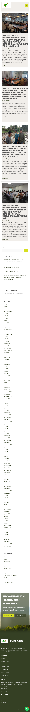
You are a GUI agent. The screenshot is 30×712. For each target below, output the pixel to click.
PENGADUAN (4, 675)
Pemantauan (7, 570)
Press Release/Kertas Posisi (10, 575)
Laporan (6, 566)
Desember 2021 (7, 378)
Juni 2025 (6, 316)
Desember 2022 (7, 362)
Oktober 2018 (7, 442)
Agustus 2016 (7, 493)
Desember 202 (7, 546)
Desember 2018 (7, 440)
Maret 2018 (6, 458)
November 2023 (8, 350)
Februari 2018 (7, 461)
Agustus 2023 (7, 357)
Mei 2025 (6, 318)
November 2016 (7, 486)
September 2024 (8, 334)
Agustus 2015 (7, 514)
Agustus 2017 (7, 472)
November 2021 (7, 380)
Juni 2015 (6, 518)
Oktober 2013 (7, 541)
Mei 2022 (6, 369)
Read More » (5, 65)
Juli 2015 (6, 516)
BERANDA (3, 658)
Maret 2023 (6, 359)
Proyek (5, 577)
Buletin (5, 559)
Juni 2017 (6, 474)
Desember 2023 (8, 348)
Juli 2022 (6, 366)
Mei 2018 (6, 454)
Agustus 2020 (7, 398)
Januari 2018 (7, 463)
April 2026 (6, 306)
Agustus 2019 (7, 424)
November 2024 (8, 332)
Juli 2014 (6, 532)
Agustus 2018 (7, 447)
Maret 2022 (6, 373)
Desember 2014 (7, 525)
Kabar (3, 48)
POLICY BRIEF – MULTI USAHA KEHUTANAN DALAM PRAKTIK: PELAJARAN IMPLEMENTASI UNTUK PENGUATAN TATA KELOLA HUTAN (14, 262)
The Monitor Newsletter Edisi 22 (11, 283)
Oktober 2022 (7, 364)
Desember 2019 (7, 415)
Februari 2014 (7, 537)
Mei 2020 (6, 405)
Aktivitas (6, 557)
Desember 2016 (7, 484)
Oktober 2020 (7, 394)
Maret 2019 (6, 433)
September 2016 (8, 491)
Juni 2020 (6, 403)
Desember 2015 (7, 507)
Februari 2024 (7, 343)
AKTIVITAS (4, 669)
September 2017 (8, 470)
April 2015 (6, 523)
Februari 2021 (7, 387)
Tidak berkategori (8, 580)
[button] (27, 709)
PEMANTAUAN (5, 672)
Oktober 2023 (7, 352)
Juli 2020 (6, 401)
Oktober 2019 (7, 419)
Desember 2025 (8, 311)
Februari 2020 (7, 412)
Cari (3, 247)
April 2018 (6, 456)
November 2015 (7, 509)
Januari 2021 (7, 389)
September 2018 (8, 445)
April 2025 (6, 320)
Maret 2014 (6, 534)
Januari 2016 (7, 504)
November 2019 (7, 417)
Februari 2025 (7, 325)
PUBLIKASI (3, 664)
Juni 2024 (6, 339)
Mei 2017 (6, 477)
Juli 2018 (6, 449)
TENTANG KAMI (5, 661)
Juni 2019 (6, 428)
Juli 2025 (6, 313)
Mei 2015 (6, 521)
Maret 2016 (6, 502)
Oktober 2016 (7, 488)
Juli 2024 (6, 336)
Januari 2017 (7, 481)
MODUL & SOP (5, 667)
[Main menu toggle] (26, 5)
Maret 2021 (6, 385)
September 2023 (8, 355)
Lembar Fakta (7, 568)
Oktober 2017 (7, 468)
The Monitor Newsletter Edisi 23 (11, 271)
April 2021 (6, 382)
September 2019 (8, 421)
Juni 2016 (6, 498)
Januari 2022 (7, 375)
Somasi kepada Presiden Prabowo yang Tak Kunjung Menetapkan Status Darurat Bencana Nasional (15, 277)
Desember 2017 (7, 465)
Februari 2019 (7, 435)
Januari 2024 (7, 346)
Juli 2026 (6, 304)
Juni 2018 (6, 451)
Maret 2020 (6, 410)
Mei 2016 (6, 500)
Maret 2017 (6, 479)
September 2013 (8, 544)
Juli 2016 (6, 495)
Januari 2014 (7, 539)
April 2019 (6, 431)
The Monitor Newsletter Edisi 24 (11, 267)
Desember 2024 (8, 329)
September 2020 (8, 396)
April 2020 (6, 408)
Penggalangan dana (9, 573)
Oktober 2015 (7, 511)
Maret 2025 (6, 323)
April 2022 (6, 371)
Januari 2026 (7, 309)
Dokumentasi (7, 561)
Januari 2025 (7, 327)
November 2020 (8, 392)
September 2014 (8, 530)
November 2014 (7, 527)
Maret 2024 (6, 341)
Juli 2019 (6, 426)
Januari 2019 (7, 438)
